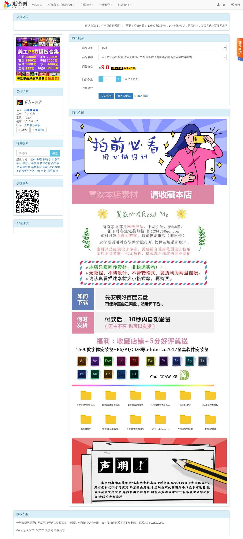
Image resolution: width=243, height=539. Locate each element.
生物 (37, 170)
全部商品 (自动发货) (60, 4)
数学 (57, 166)
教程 (39, 159)
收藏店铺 (38, 130)
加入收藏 (141, 95)
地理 (49, 170)
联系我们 (124, 4)
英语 (19, 170)
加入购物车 (124, 95)
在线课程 (86, 4)
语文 (51, 166)
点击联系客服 (32, 125)
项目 (51, 159)
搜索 (55, 153)
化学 (31, 170)
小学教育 (33, 163)
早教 (25, 163)
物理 (25, 170)
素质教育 (25, 166)
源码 (45, 159)
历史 (43, 170)
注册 (223, 4)
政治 (55, 170)
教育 (57, 159)
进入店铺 (23, 130)
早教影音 (36, 166)
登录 (237, 4)
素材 (33, 159)
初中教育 (45, 163)
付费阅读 (105, 4)
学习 (19, 163)
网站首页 (37, 4)
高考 (45, 166)
